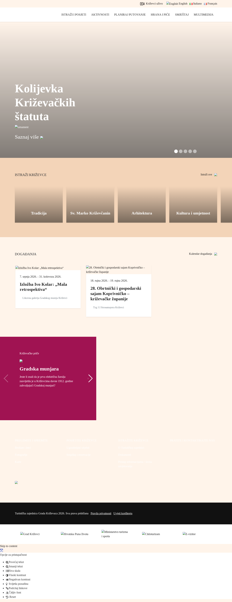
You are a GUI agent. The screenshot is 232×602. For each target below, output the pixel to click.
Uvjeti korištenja (122, 513)
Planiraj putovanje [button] (130, 14)
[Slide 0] (176, 151)
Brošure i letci (23, 447)
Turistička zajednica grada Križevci (31, 18)
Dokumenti (124, 454)
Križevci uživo (154, 3)
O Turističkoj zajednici (131, 447)
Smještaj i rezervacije (79, 454)
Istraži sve (207, 174)
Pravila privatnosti (101, 513)
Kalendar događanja (201, 253)
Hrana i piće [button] (160, 14)
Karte (18, 461)
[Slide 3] (190, 151)
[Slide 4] (195, 151)
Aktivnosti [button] (100, 14)
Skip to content (8, 546)
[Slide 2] (185, 151)
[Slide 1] (181, 151)
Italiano (197, 3)
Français (212, 3)
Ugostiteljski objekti (78, 447)
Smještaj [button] (182, 14)
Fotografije (21, 454)
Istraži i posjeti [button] (73, 14)
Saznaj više (27, 137)
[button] (90, 378)
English (182, 3)
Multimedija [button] (204, 14)
